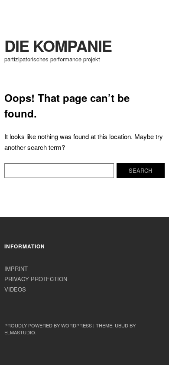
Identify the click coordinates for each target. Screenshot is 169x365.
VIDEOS (15, 289)
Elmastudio (19, 332)
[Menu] (15, 11)
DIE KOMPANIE (58, 45)
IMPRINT (16, 268)
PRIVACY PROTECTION (35, 279)
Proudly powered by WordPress (48, 325)
